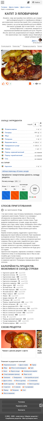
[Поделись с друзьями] (41, 405)
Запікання (7, 377)
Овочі (5, 371)
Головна (21, 402)
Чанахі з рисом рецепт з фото (15, 351)
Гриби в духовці (9, 384)
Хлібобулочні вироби (30, 371)
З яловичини (33, 380)
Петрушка (15, 390)
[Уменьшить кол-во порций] (41, 126)
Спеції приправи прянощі (12, 374)
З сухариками (28, 387)
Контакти (21, 410)
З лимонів (17, 387)
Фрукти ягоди (15, 371)
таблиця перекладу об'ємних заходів (15, 171)
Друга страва (23, 365)
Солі (24, 390)
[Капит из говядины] (21, 65)
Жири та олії (28, 374)
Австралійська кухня (31, 377)
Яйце (5, 368)
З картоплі (7, 387)
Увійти (37, 2)
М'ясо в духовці (20, 380)
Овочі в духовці (34, 384)
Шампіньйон (21, 384)
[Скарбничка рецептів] (28, 2)
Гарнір (34, 365)
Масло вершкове (9, 393)
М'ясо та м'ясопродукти (18, 368)
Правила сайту (21, 406)
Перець (6, 390)
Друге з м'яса (7, 380)
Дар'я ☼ (35, 40)
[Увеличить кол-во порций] (41, 123)
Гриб (31, 368)
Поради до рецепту (29, 46)
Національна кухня (10, 365)
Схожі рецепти (6, 46)
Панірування (18, 377)
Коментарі (17, 46)
